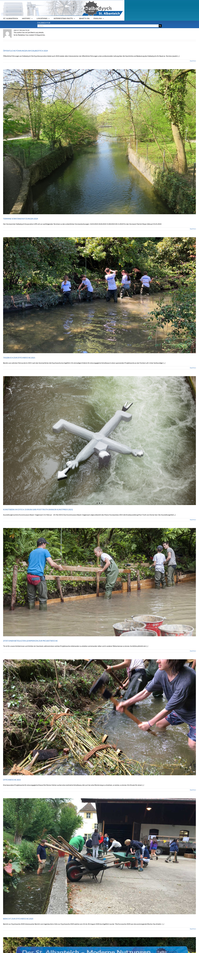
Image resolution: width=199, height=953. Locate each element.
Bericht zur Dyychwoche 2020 (18, 919)
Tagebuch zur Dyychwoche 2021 (19, 358)
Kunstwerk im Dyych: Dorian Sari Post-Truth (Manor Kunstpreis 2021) (38, 509)
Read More (193, 61)
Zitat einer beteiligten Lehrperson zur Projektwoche (30, 641)
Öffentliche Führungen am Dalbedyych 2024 (25, 51)
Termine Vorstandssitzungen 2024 (20, 219)
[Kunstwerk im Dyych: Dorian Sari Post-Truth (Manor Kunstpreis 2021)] (99, 440)
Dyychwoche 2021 (12, 780)
